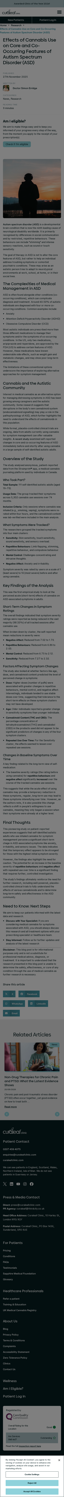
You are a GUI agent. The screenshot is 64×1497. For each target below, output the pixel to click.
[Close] (59, 1460)
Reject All (32, 1483)
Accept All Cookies (32, 1491)
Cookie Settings (32, 1474)
